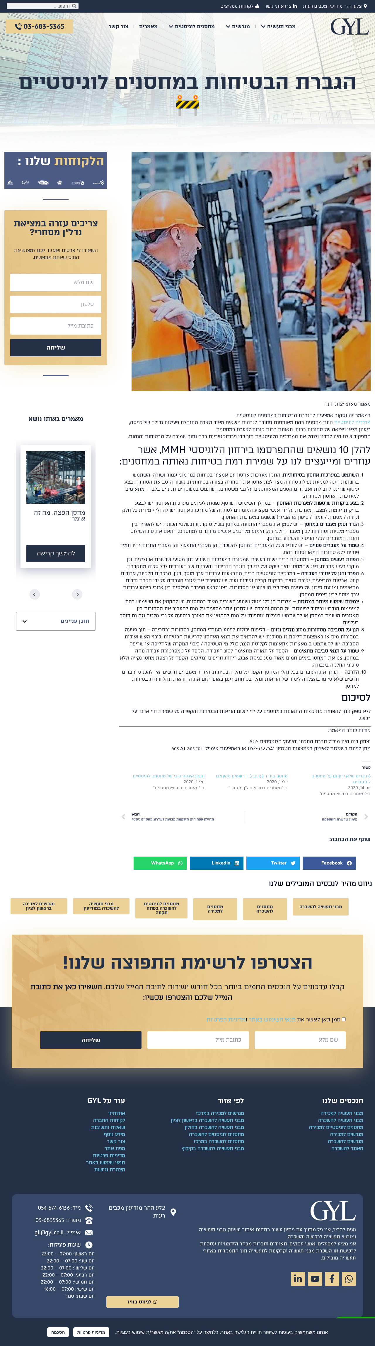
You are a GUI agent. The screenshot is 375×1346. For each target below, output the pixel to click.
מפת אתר (115, 1148)
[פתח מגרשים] (228, 26)
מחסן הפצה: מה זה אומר (59, 515)
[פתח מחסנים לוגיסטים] (170, 26)
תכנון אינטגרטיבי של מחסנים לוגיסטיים (168, 776)
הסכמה (58, 1332)
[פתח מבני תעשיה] (263, 26)
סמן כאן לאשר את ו (273, 1019)
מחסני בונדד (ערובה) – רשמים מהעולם (252, 776)
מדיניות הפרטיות (226, 1019)
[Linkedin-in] (298, 1279)
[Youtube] (315, 1279)
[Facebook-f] (332, 1279)
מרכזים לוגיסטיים (352, 422)
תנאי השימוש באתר (272, 1019)
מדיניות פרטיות (91, 1332)
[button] (329, 863)
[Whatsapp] (349, 1279)
